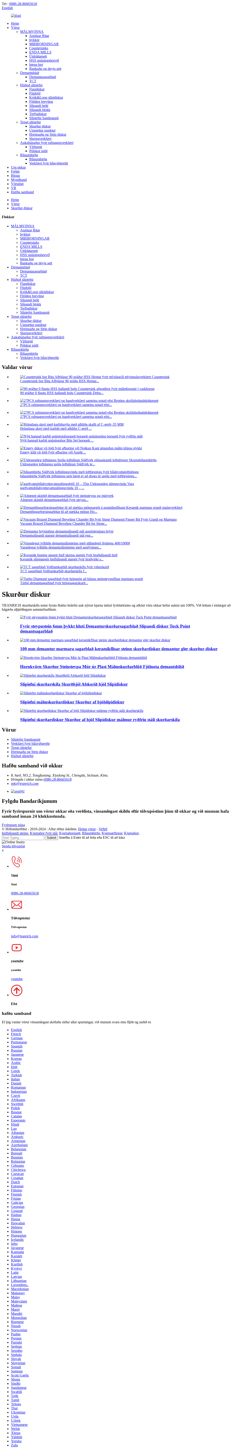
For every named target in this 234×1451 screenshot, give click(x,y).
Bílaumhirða (29, 155)
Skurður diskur (40, 126)
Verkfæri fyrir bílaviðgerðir (48, 163)
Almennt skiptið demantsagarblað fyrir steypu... (54, 500)
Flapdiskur (37, 89)
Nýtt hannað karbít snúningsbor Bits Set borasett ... (56, 440)
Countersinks (38, 48)
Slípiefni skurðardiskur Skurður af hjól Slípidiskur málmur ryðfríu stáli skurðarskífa (100, 719)
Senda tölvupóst (13, 846)
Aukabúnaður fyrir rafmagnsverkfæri (46, 143)
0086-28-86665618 (23, 4)
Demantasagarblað (42, 77)
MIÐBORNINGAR (44, 44)
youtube (17, 979)
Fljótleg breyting (41, 101)
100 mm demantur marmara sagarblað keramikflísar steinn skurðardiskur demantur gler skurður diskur (119, 648)
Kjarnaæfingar (112, 833)
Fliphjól (34, 93)
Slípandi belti (38, 106)
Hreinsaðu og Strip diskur (47, 134)
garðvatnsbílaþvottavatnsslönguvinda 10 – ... (52, 488)
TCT (32, 81)
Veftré (103, 829)
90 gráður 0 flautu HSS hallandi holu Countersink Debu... (62, 393)
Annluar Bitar (39, 36)
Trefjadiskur (38, 114)
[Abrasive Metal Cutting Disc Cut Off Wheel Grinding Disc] (61, 693)
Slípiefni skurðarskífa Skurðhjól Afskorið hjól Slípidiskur (74, 684)
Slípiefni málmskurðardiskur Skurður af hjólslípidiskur (72, 702)
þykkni (34, 40)
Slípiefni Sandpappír (44, 118)
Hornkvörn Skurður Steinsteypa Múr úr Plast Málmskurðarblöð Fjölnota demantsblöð (102, 666)
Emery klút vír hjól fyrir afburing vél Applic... (53, 452)
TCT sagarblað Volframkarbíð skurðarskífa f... (53, 571)
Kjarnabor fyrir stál (43, 833)
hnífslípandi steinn (15, 833)
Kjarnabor (131, 833)
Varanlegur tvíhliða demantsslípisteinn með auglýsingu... (60, 547)
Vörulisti (17, 184)
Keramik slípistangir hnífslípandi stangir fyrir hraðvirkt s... (62, 559)
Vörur (15, 27)
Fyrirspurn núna (13, 825)
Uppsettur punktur (42, 130)
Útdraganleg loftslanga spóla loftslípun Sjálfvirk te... (57, 464)
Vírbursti (35, 147)
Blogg (15, 176)
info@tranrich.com (25, 783)
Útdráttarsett (38, 56)
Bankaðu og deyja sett (45, 69)
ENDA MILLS (40, 52)
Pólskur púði (38, 151)
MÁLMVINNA (32, 32)
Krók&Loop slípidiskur (46, 97)
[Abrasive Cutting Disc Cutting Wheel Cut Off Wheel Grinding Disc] (63, 675)
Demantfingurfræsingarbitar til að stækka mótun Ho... (58, 512)
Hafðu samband (22, 192)
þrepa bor (36, 64)
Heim (15, 23)
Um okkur (18, 167)
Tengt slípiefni (30, 122)
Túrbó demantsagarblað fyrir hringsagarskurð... (54, 583)
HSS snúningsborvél (44, 60)
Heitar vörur (87, 829)
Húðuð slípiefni (31, 85)
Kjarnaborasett (69, 833)
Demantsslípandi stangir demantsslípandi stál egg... (56, 535)
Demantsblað (29, 73)
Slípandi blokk (39, 110)
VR (13, 188)
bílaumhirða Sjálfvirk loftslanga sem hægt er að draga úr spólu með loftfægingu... (78, 476)
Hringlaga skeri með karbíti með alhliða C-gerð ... (56, 428)
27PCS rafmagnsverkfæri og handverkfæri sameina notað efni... (66, 405)
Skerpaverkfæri (40, 139)
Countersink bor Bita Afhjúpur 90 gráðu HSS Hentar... (59, 381)
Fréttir (15, 171)
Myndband (19, 180)
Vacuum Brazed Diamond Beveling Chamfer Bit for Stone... (63, 523)
